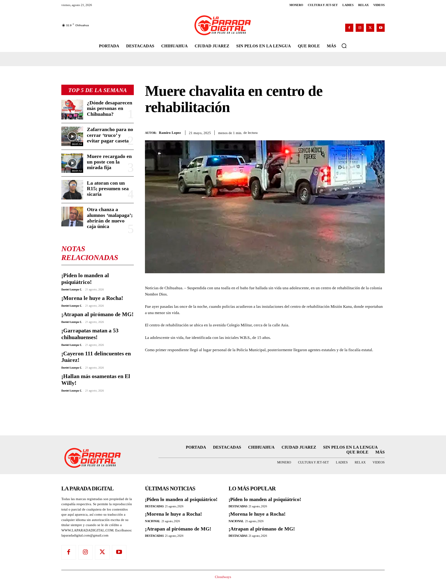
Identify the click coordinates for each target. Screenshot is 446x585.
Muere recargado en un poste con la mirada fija (109, 161)
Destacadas (154, 506)
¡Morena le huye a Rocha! (92, 298)
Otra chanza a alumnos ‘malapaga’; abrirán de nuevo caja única (110, 217)
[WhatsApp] (358, 131)
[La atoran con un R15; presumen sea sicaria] (72, 189)
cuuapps (377, 579)
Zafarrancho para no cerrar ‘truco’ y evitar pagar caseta (110, 134)
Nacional (152, 521)
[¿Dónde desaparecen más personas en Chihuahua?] (72, 109)
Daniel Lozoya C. (71, 289)
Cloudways (223, 577)
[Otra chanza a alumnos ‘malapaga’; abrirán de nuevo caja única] (72, 216)
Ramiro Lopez (170, 133)
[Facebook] (349, 28)
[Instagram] (360, 28)
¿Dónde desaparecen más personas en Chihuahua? (109, 108)
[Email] (380, 131)
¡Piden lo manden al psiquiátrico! (181, 499)
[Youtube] (381, 28)
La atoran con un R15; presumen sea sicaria (108, 188)
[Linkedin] (369, 131)
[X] (370, 28)
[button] (344, 45)
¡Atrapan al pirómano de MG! (97, 314)
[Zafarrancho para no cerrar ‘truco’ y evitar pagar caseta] (72, 136)
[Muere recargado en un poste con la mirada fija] (72, 163)
